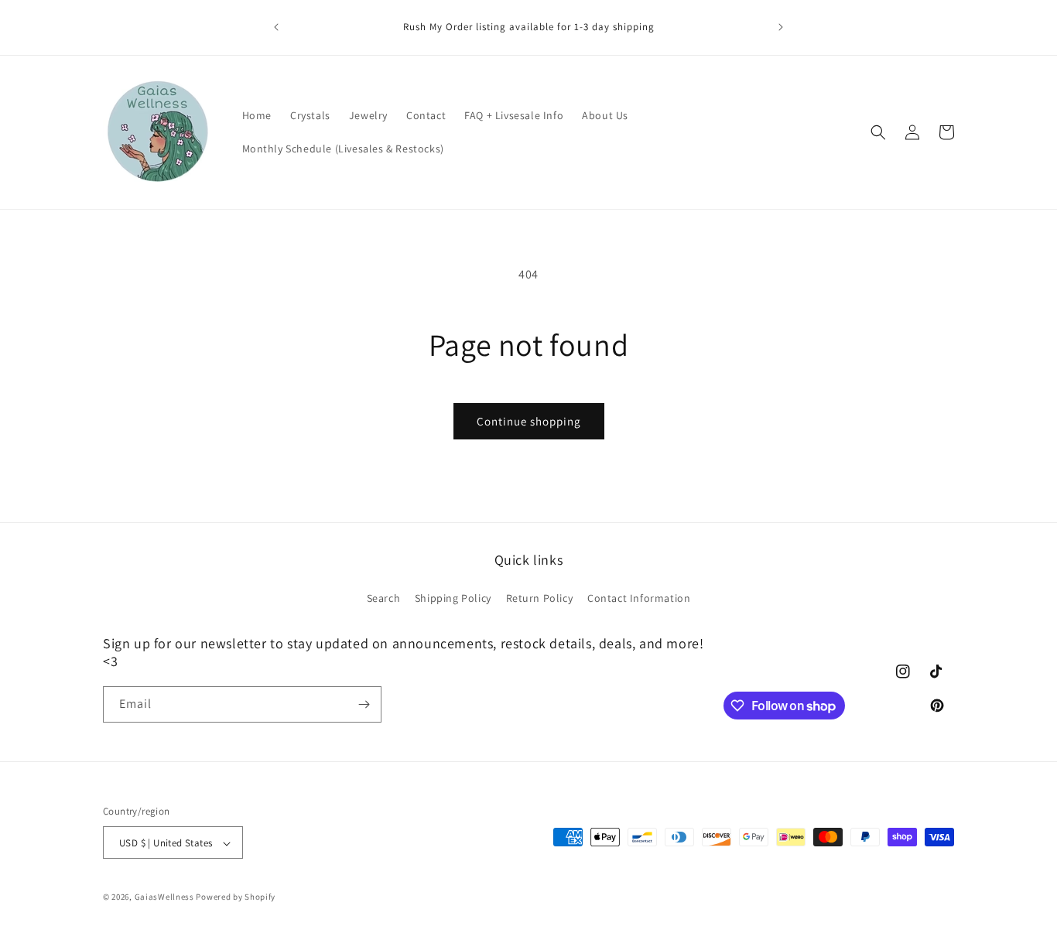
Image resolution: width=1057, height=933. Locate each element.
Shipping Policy (453, 597)
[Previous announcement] (276, 27)
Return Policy (539, 597)
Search (384, 597)
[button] (878, 132)
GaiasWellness (164, 897)
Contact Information (638, 597)
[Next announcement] (781, 27)
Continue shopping (529, 421)
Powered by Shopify (235, 897)
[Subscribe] (364, 704)
